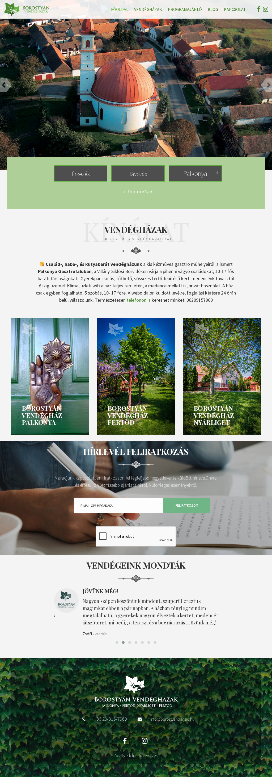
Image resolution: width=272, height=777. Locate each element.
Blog (213, 9)
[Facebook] (258, 9)
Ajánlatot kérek (138, 192)
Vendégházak (148, 9)
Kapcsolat (235, 9)
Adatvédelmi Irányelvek (136, 755)
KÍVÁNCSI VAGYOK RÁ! (136, 137)
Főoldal (119, 9)
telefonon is (139, 300)
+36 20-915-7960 (110, 719)
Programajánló (185, 9)
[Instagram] (265, 9)
